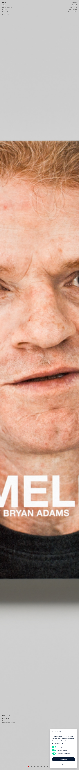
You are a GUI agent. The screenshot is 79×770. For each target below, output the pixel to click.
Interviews (5, 14)
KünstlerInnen (7, 7)
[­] (6, 384)
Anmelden (73, 7)
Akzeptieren (63, 759)
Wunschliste (72, 12)
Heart (27, 385)
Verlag (4, 9)
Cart (51, 385)
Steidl (4, 2)
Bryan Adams (6, 716)
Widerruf (74, 5)
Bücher (4, 5)
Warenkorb (73, 9)
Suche (74, 2)
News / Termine (7, 12)
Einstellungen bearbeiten (63, 764)
